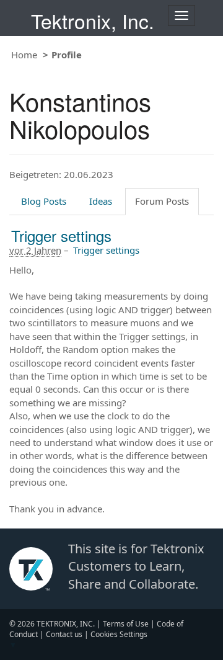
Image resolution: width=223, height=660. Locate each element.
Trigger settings (61, 235)
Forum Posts (162, 201)
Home (24, 54)
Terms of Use (126, 623)
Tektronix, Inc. (92, 21)
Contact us (64, 634)
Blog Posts (43, 201)
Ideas (100, 201)
